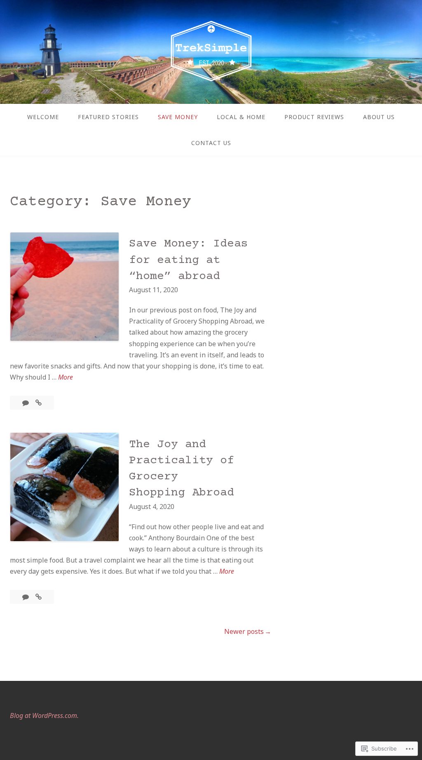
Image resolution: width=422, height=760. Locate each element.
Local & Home (241, 117)
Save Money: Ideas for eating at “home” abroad (188, 260)
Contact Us (211, 143)
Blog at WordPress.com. (44, 715)
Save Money (178, 117)
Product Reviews (314, 117)
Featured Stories (108, 117)
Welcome (43, 117)
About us (379, 117)
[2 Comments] (26, 596)
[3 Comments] (26, 402)
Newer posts (244, 631)
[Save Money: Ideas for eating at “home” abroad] (38, 402)
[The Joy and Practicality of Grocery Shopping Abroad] (38, 596)
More (65, 377)
